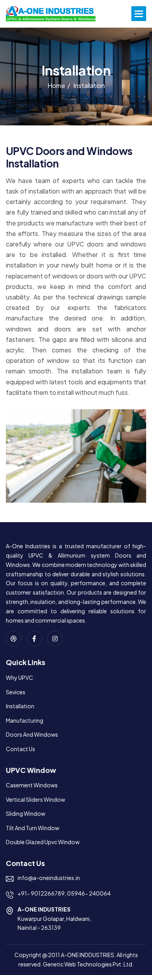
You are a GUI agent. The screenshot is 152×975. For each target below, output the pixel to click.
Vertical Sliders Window (35, 799)
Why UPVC (19, 677)
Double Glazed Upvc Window (43, 841)
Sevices (15, 691)
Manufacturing (24, 720)
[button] (138, 13)
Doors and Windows (32, 734)
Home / (59, 85)
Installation (20, 705)
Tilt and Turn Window (32, 827)
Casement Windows (32, 784)
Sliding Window (25, 813)
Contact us (20, 748)
